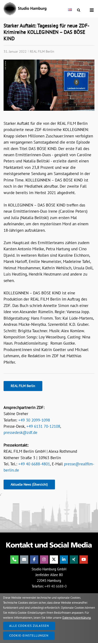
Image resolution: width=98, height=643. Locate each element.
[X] (54, 559)
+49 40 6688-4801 (34, 464)
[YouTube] (83, 559)
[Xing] (74, 559)
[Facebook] (34, 559)
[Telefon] (14, 559)
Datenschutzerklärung (76, 618)
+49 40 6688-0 (55, 586)
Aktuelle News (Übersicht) (29, 484)
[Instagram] (44, 559)
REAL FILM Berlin (42, 51)
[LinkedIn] (64, 559)
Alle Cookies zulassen (29, 626)
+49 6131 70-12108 (43, 426)
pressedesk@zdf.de (20, 432)
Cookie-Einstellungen (29, 635)
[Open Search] (79, 10)
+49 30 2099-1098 (34, 420)
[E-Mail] (24, 559)
